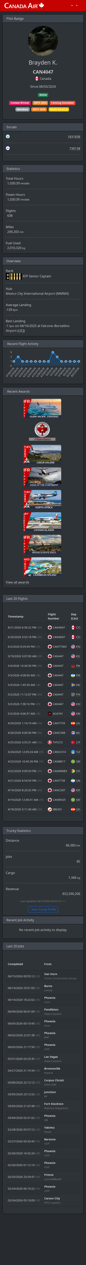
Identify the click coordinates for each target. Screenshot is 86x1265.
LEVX (79, 809)
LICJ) (21, 330)
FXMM (80, 675)
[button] (71, 6)
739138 (74, 148)
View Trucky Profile (43, 909)
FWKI (79, 666)
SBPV (79, 761)
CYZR (79, 627)
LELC (79, 723)
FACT (79, 685)
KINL (79, 790)
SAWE (79, 780)
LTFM (79, 742)
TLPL (79, 752)
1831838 (74, 137)
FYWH (80, 694)
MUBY (80, 733)
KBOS (79, 713)
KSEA (79, 646)
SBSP (79, 800)
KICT (79, 656)
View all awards (17, 582)
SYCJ (79, 771)
